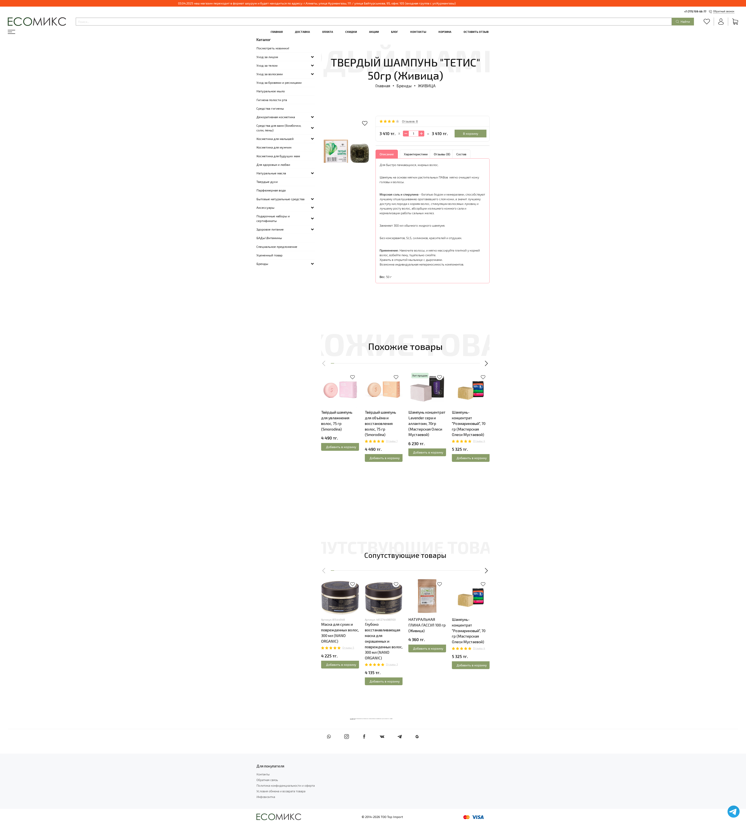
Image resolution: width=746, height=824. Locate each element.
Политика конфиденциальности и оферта (285, 785)
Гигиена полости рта (271, 100)
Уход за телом (266, 65)
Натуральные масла (271, 173)
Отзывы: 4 (479, 441)
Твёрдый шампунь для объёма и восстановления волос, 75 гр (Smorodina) (380, 423)
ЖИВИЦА (427, 85)
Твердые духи (267, 181)
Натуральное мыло (270, 91)
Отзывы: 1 (391, 441)
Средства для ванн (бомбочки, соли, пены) (278, 128)
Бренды (404, 85)
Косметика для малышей (275, 139)
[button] (324, 363)
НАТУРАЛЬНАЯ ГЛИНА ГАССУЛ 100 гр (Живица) (427, 625)
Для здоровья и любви (273, 164)
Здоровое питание (270, 229)
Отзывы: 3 (392, 664)
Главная (277, 31)
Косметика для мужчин (273, 147)
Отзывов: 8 (410, 121)
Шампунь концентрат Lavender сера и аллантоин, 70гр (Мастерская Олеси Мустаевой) (426, 423)
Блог (394, 31)
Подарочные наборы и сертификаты (273, 218)
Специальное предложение (276, 246)
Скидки (351, 31)
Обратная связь (267, 780)
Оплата (327, 31)
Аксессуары (265, 207)
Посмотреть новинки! (272, 48)
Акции (374, 31)
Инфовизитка (265, 797)
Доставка (302, 31)
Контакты (418, 31)
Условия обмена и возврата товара (280, 791)
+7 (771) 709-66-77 (695, 11)
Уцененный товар (269, 255)
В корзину (470, 133)
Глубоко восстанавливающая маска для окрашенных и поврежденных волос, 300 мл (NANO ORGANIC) (384, 641)
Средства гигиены (270, 108)
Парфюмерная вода (271, 190)
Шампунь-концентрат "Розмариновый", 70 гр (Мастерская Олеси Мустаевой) (468, 423)
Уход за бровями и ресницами (279, 82)
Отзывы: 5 (348, 647)
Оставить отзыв (476, 31)
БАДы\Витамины (269, 238)
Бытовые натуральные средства (280, 199)
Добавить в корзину (341, 447)
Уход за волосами (269, 74)
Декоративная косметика (275, 117)
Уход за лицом (267, 57)
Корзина (444, 31)
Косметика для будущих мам (278, 156)
